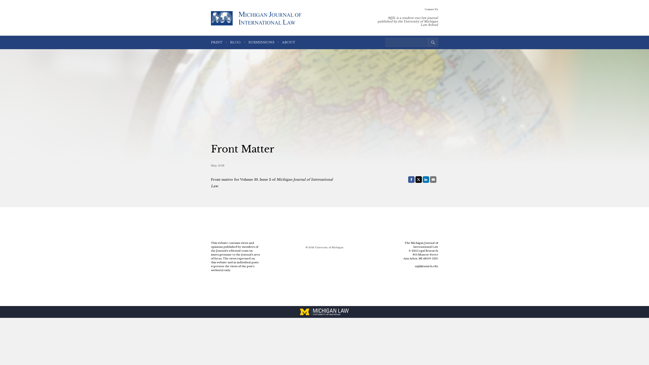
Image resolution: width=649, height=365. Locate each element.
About (288, 42)
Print (217, 42)
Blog (235, 42)
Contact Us (431, 9)
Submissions (261, 42)
